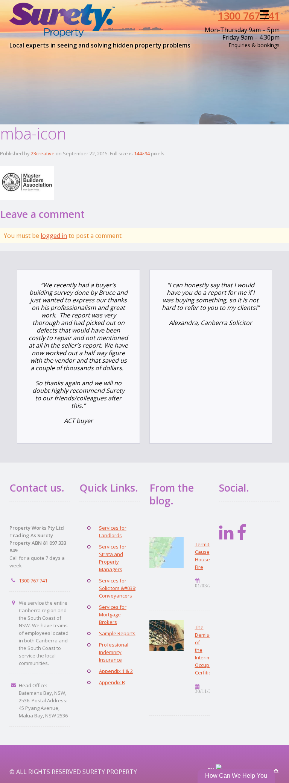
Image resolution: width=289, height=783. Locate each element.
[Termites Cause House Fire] (166, 552)
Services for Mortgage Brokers (112, 614)
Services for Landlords (112, 531)
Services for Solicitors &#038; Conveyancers (117, 588)
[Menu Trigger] (264, 14)
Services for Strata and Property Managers (112, 558)
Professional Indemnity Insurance (113, 652)
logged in (54, 235)
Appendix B (112, 682)
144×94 (142, 153)
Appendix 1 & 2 (116, 671)
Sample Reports (117, 633)
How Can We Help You (236, 775)
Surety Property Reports (66, 20)
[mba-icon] (27, 182)
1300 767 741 (249, 16)
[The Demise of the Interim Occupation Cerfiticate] (166, 635)
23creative (43, 153)
